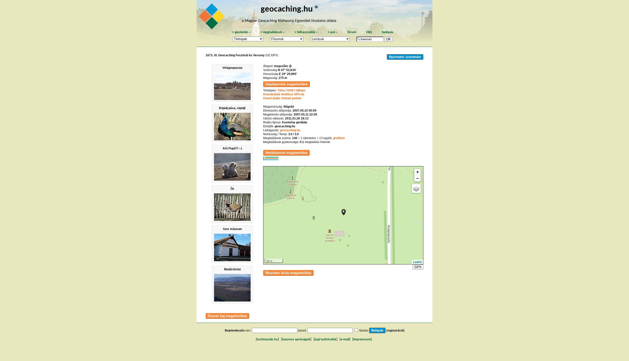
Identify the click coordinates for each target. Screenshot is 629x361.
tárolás (363, 330)
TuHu (281, 90)
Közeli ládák (271, 98)
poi (332, 32)
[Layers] (416, 188)
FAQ (369, 32)
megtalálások (272, 32)
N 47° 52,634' (287, 70)
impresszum (362, 339)
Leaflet (417, 262)
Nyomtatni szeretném (405, 57)
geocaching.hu (290, 130)
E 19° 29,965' (288, 74)
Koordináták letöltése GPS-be (283, 94)
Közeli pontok (291, 98)
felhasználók (306, 32)
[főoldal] (212, 17)
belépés (387, 32)
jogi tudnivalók (325, 339)
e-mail (345, 339)
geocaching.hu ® (290, 9)
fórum (351, 32)
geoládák (241, 32)
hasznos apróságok (296, 339)
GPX (418, 267)
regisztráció (395, 330)
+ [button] (417, 171)
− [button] (417, 178)
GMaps (300, 90)
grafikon (339, 138)
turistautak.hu (267, 339)
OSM (290, 90)
